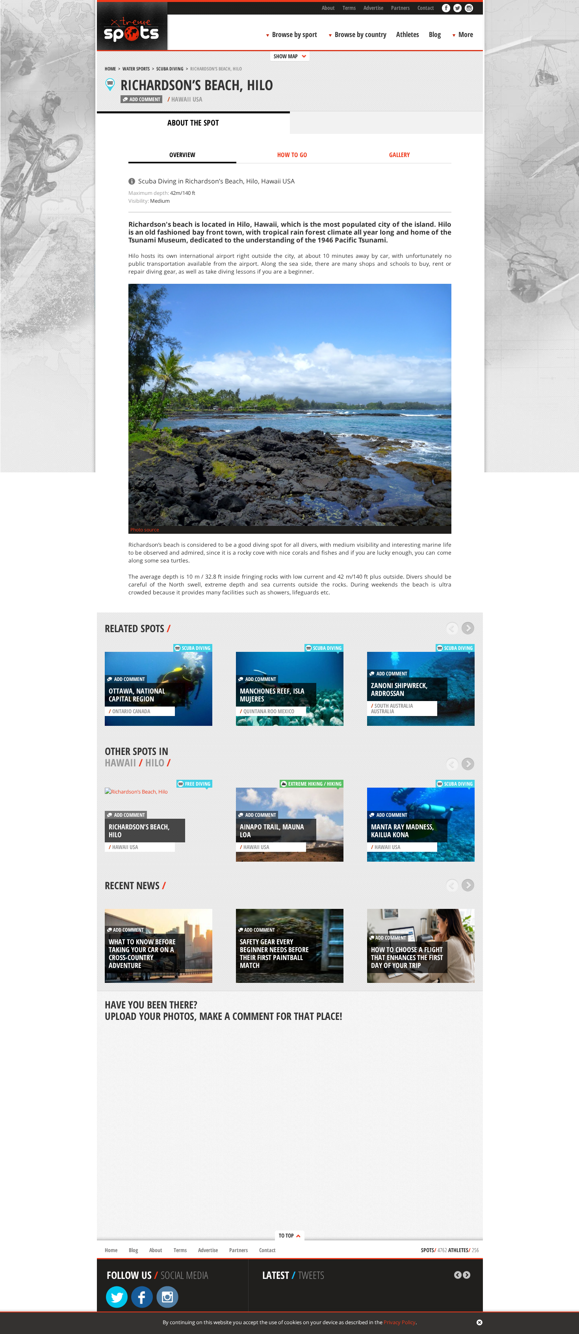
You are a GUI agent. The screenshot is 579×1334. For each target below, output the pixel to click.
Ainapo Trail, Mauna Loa (272, 830)
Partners (400, 7)
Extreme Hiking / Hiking (314, 783)
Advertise (373, 7)
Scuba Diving (170, 68)
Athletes (407, 34)
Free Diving (197, 783)
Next (468, 628)
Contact (426, 7)
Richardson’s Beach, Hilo (139, 830)
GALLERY (399, 154)
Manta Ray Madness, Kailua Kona (402, 830)
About (328, 7)
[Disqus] (290, 1131)
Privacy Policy (400, 1322)
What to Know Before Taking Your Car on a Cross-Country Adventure (142, 953)
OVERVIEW (182, 154)
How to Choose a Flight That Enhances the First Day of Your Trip (407, 957)
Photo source (144, 529)
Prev (452, 628)
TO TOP (286, 1235)
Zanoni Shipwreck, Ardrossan (399, 689)
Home (110, 68)
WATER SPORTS (136, 68)
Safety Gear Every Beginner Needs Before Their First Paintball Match (274, 953)
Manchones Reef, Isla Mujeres (272, 694)
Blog (435, 34)
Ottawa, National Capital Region (137, 694)
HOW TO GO (292, 154)
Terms (349, 7)
